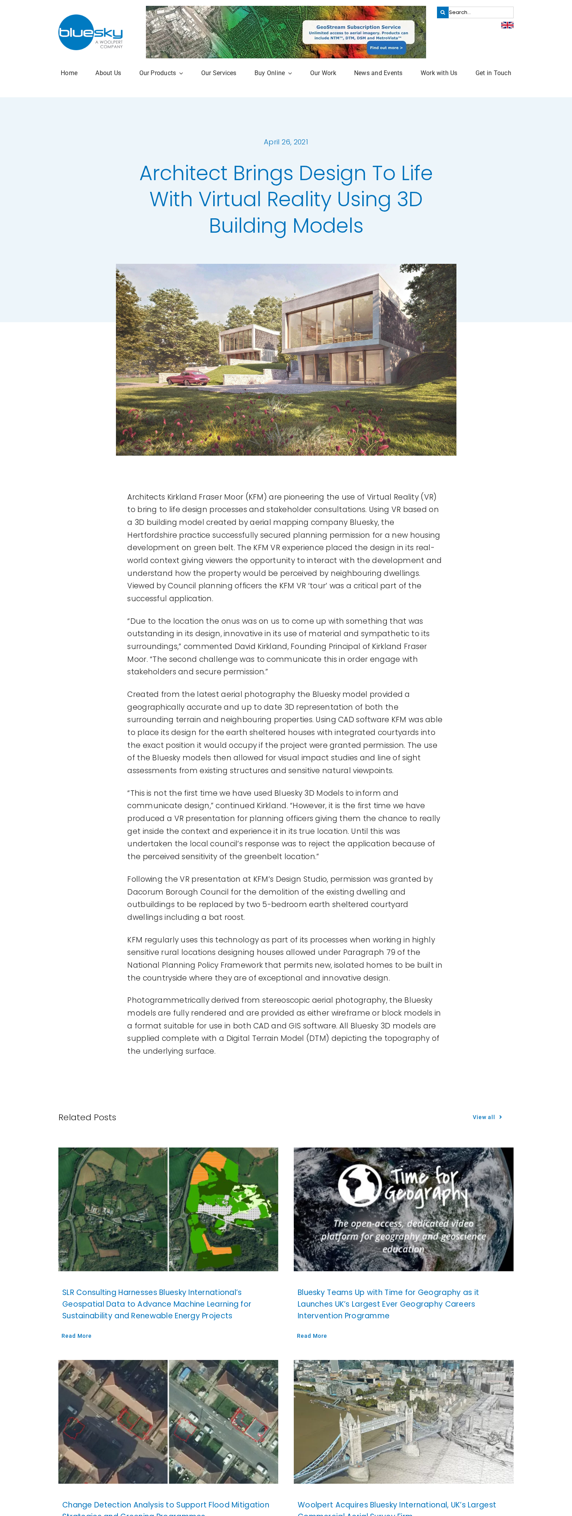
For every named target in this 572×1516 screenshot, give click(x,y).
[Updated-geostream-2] (286, 9)
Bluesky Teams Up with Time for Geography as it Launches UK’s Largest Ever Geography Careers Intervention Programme (388, 1304)
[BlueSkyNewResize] (90, 18)
